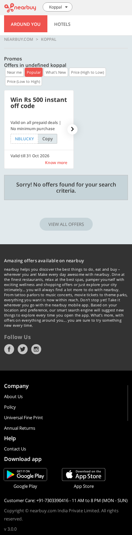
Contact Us (15, 449)
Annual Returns (19, 428)
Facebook (9, 349)
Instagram (36, 349)
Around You (26, 24)
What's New (56, 72)
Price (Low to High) (23, 81)
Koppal (49, 39)
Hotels (62, 24)
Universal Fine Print (23, 417)
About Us (13, 396)
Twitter (23, 349)
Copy (47, 139)
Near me (14, 72)
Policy (10, 407)
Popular (34, 72)
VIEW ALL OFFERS (66, 224)
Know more (56, 162)
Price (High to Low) (87, 72)
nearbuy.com (18, 39)
